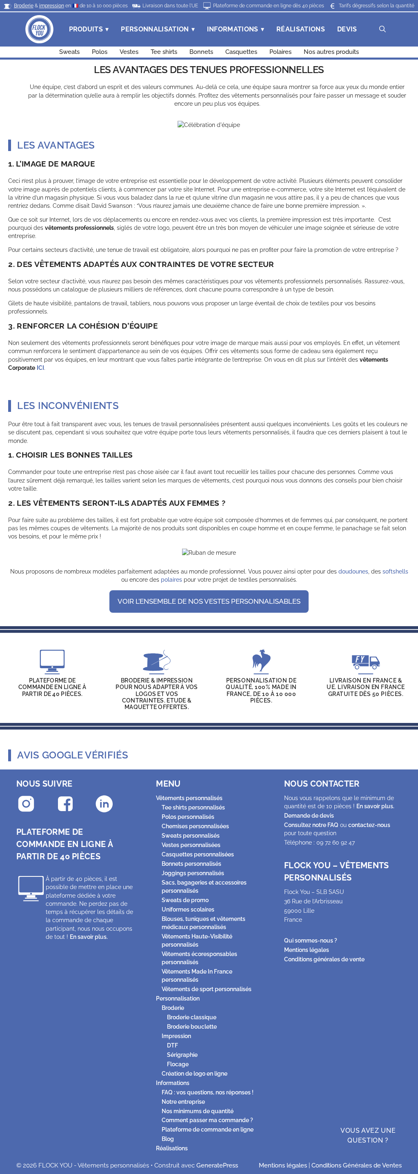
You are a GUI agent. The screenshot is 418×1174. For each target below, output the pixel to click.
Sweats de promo (185, 900)
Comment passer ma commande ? (207, 1120)
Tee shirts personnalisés (193, 807)
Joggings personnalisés (193, 873)
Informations (232, 29)
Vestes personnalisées (191, 845)
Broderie (173, 1008)
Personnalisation (155, 29)
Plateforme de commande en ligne (207, 1129)
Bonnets (201, 52)
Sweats (69, 52)
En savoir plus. (89, 937)
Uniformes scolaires (188, 909)
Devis (347, 29)
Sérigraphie (182, 1055)
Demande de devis (309, 815)
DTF (172, 1045)
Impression (176, 1036)
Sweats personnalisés (191, 835)
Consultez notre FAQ (311, 825)
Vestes (129, 52)
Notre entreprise (183, 1101)
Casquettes (241, 52)
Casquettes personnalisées (198, 854)
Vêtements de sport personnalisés (206, 989)
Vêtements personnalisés (189, 798)
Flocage (178, 1064)
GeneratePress (217, 1165)
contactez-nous (369, 825)
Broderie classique (191, 1017)
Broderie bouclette (192, 1026)
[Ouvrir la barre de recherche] (382, 29)
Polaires (280, 52)
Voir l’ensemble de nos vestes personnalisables (209, 601)
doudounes (353, 571)
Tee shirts (164, 52)
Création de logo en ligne (194, 1073)
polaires (171, 579)
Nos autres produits (331, 52)
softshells (395, 571)
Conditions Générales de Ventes (356, 1165)
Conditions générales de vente (324, 959)
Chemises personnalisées (195, 826)
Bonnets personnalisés (191, 863)
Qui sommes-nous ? (310, 940)
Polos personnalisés (188, 817)
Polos (99, 52)
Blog (168, 1139)
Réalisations (300, 29)
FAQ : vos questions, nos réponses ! (207, 1092)
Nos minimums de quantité (197, 1111)
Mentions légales (306, 950)
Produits (86, 29)
